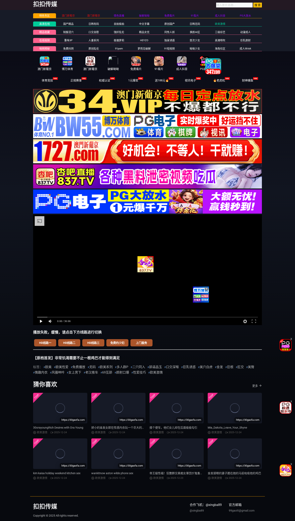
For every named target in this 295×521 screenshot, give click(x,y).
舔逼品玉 (155, 367)
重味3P (68, 40)
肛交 (240, 367)
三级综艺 (220, 32)
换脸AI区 (195, 32)
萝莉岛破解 (144, 48)
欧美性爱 (62, 367)
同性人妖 (169, 32)
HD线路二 (69, 342)
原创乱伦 (93, 48)
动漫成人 (245, 32)
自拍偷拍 (119, 23)
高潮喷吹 (220, 40)
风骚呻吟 (58, 372)
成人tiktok (245, 48)
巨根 (230, 367)
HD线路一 (45, 342)
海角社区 (220, 48)
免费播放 (78, 367)
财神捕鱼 (247, 80)
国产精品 (68, 23)
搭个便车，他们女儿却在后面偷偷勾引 (173, 427)
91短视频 (169, 48)
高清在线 (44, 23)
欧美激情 (220, 23)
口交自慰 (93, 32)
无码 (92, 367)
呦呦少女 (195, 48)
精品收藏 (44, 32)
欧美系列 (106, 367)
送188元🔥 (162, 80)
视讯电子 (190, 80)
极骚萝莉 (119, 40)
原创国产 (169, 23)
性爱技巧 (139, 372)
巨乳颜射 (245, 40)
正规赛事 (76, 80)
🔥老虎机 (219, 80)
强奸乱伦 (119, 32)
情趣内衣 (41, 372)
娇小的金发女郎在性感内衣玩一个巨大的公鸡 (119, 427)
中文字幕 (144, 23)
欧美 (48, 367)
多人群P (122, 367)
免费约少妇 (117, 342)
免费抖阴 (68, 48)
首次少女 (195, 40)
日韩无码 (195, 23)
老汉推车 (91, 372)
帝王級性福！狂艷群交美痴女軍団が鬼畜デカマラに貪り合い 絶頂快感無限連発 (199, 473)
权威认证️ (104, 80)
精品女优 (144, 32)
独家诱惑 (169, 40)
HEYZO (144, 40)
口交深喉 (172, 367)
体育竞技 (47, 80)
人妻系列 (93, 40)
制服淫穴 (68, 32)
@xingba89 (197, 510)
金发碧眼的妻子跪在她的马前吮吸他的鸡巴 (234, 473)
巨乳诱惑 (189, 367)
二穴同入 (138, 367)
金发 (220, 367)
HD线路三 (93, 342)
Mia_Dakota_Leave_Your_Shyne (227, 427)
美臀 (251, 367)
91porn (119, 48)
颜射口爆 (122, 372)
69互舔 (107, 372)
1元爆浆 (133, 80)
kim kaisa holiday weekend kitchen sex (56, 473)
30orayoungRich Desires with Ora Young (58, 427)
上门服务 (141, 342)
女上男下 (74, 372)
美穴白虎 (206, 367)
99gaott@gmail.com (241, 510)
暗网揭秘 (44, 48)
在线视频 (44, 40)
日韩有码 (93, 23)
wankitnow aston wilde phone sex (112, 473)
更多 (255, 385)
